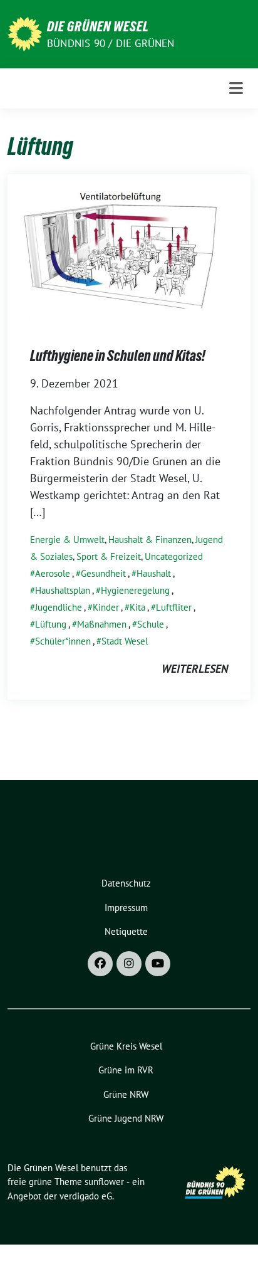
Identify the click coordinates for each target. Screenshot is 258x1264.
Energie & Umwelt (67, 539)
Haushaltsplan (62, 590)
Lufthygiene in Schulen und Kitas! (117, 355)
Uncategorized (174, 556)
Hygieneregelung (135, 590)
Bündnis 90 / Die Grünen (111, 43)
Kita (137, 607)
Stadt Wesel (124, 641)
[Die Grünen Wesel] (25, 33)
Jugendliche (58, 607)
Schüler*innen (63, 641)
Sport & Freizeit (108, 556)
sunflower (104, 1182)
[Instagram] (129, 963)
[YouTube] (157, 963)
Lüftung (50, 624)
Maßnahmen (101, 624)
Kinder (106, 607)
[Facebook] (100, 963)
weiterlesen (195, 668)
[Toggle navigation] (236, 88)
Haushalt (154, 573)
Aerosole (52, 573)
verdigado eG (85, 1196)
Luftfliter (174, 607)
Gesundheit (103, 573)
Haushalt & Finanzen (150, 539)
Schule (150, 624)
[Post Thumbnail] (129, 248)
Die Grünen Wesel (98, 26)
